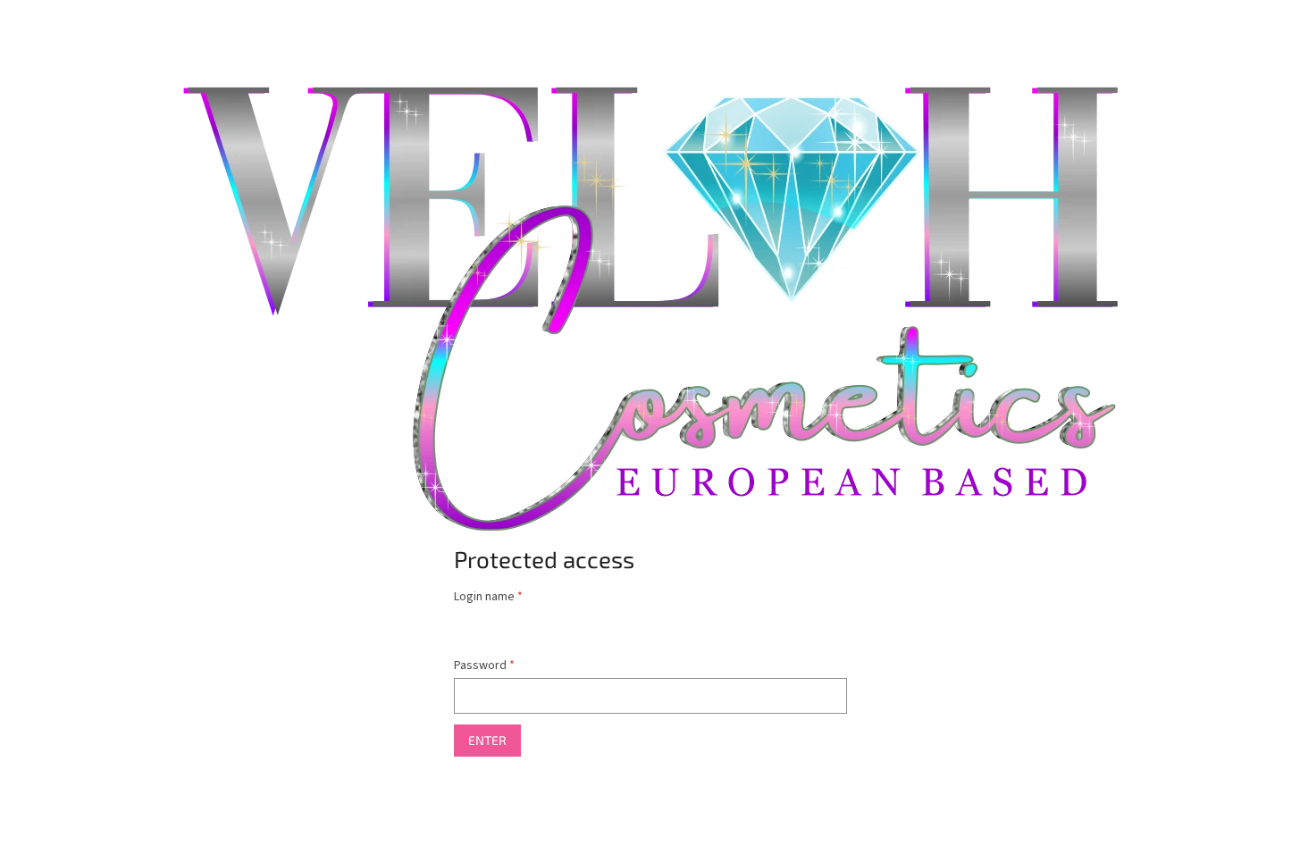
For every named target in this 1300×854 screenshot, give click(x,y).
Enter (487, 740)
